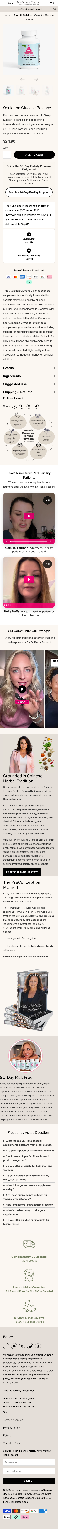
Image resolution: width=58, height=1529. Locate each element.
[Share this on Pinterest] (28, 406)
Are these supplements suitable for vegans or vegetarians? (25, 1196)
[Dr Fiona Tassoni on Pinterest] (22, 1346)
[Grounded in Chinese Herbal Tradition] (29, 753)
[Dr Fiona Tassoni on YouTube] (15, 1346)
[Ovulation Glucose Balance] (29, 49)
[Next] (35, 78)
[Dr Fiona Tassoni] (29, 3)
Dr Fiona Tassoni (13, 398)
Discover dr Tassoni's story (22, 872)
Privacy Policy (11, 1427)
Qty (5, 148)
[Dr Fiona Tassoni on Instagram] (30, 1346)
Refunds (8, 1435)
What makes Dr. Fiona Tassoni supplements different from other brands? (27, 1142)
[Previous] (22, 78)
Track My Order (12, 1443)
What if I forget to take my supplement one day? (27, 1187)
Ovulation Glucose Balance (27, 107)
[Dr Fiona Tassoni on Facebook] (6, 1346)
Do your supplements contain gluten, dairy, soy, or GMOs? (26, 1177)
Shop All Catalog (22, 15)
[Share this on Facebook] (21, 406)
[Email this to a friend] (36, 406)
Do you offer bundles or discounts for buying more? (26, 1222)
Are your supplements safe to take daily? (30, 1150)
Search (7, 1412)
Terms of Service (13, 1419)
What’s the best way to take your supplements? (24, 1212)
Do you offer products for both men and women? (27, 1167)
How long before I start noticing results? (29, 1204)
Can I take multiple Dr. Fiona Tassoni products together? (26, 1158)
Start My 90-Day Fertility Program (29, 192)
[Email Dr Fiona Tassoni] (38, 1346)
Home (7, 15)
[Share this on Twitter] (14, 406)
